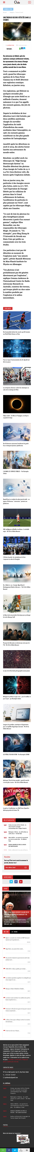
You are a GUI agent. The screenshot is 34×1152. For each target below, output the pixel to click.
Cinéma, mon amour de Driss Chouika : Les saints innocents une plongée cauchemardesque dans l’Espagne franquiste (17, 826)
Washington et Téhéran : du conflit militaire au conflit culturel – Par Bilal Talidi (20, 1098)
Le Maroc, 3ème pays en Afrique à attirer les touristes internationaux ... (18, 1022)
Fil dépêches (6, 1083)
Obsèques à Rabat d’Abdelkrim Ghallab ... (18, 990)
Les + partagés (14, 931)
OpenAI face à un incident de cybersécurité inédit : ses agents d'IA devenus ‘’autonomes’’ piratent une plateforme (16, 501)
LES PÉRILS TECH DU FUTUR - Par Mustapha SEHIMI (16, 754)
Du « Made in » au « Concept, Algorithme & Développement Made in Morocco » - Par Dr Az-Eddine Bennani (16, 587)
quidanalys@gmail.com (11, 1077)
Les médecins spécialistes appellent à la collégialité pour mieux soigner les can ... (18, 980)
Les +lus (6, 931)
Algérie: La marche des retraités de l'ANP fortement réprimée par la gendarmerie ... (18, 940)
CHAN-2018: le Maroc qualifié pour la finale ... (18, 970)
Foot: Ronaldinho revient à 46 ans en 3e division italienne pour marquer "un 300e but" (16, 914)
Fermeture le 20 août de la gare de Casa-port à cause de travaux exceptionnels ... (18, 1011)
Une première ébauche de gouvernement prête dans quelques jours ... (18, 960)
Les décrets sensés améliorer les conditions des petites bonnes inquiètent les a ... (18, 1000)
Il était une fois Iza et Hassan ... (18, 1032)
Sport (5, 889)
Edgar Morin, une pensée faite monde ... (18, 950)
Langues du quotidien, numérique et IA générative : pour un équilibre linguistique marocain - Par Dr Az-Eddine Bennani (16, 727)
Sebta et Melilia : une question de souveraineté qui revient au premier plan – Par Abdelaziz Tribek (18, 839)
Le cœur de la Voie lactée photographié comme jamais (16, 671)
